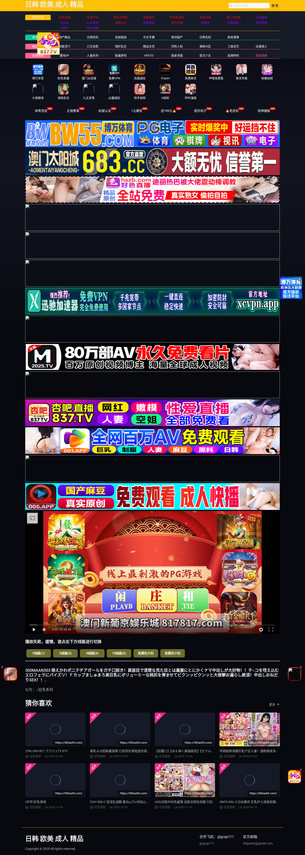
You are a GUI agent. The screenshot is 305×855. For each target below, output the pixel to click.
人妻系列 (92, 55)
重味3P (64, 55)
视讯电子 (200, 111)
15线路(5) (119, 653)
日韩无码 (205, 37)
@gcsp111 (206, 843)
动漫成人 (261, 46)
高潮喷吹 (233, 55)
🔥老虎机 (232, 111)
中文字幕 (149, 37)
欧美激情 (233, 37)
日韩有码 (92, 37)
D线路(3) (92, 653)
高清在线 (38, 37)
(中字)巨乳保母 (35, 802)
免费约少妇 (146, 653)
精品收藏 (38, 46)
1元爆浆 (136, 111)
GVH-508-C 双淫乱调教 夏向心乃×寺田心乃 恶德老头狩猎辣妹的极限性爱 (140, 802)
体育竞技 (41, 111)
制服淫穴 (64, 46)
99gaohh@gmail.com (258, 843)
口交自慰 (92, 46)
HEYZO (148, 55)
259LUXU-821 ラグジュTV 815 (46, 751)
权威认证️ (104, 111)
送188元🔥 (168, 111)
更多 (272, 704)
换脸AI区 (205, 46)
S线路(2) (65, 653)
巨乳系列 (46, 690)
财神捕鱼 (264, 111)
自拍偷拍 (121, 37)
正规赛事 (73, 111)
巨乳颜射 (261, 55)
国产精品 (64, 37)
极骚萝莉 (121, 55)
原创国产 (177, 37)
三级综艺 (233, 46)
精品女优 (149, 46)
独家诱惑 (177, 55)
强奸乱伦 (121, 46)
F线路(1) (39, 653)
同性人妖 (177, 46)
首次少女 (205, 55)
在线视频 (38, 55)
